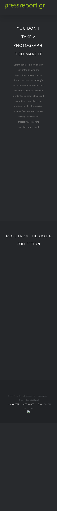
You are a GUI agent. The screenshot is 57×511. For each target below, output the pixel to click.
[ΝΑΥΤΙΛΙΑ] (43, 305)
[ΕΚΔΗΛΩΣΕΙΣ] (14, 267)
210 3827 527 (13, 404)
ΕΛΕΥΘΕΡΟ (14, 356)
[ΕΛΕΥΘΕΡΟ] (14, 342)
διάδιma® (35, 400)
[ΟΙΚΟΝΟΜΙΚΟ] (14, 305)
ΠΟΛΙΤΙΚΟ (43, 281)
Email (40, 404)
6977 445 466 (28, 404)
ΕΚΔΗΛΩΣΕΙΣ (13, 281)
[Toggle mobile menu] (52, 7)
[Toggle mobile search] (52, 10)
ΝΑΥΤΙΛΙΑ (43, 319)
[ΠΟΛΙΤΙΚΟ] (43, 267)
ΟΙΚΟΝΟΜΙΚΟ (14, 319)
